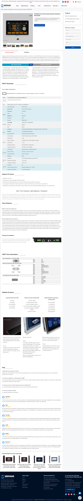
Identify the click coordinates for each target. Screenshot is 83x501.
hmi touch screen (14, 60)
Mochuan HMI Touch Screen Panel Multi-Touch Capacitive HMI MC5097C (24, 466)
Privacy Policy (25, 487)
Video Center (64, 5)
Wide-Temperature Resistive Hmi (50, 485)
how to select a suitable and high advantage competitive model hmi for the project (38, 379)
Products (32, 5)
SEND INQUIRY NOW (39, 25)
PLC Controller (46, 487)
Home (17, 5)
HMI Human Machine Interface (71, 16)
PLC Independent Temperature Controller (52, 480)
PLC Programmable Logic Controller (72, 18)
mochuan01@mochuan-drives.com (74, 482)
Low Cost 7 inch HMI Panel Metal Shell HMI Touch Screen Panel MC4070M (54, 466)
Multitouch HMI (46, 482)
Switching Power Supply (69, 21)
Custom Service (47, 5)
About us (24, 479)
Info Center (55, 5)
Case (39, 5)
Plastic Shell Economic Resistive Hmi (51, 484)
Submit (73, 47)
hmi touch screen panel (49, 57)
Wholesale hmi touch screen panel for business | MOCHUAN (20, 9)
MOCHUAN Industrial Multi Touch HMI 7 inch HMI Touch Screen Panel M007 (9, 466)
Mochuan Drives (24, 5)
